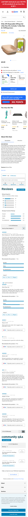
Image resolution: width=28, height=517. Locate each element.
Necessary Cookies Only (13, 510)
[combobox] (13, 17)
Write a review (21, 190)
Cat (2, 21)
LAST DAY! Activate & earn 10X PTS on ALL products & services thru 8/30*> (13, 4)
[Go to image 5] (15, 60)
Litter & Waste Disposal (10, 21)
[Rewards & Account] (7, 12)
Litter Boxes (19, 21)
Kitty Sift (3, 30)
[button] (23, 431)
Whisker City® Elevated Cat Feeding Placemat (17, 122)
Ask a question (6, 440)
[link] (5, 175)
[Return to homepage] (15, 12)
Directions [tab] (20, 140)
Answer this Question (8, 455)
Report (14, 277)
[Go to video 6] (16, 60)
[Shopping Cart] (24, 12)
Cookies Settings (13, 506)
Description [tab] (7, 140)
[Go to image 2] (11, 60)
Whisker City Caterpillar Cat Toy (5, 121)
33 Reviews (13, 175)
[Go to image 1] (10, 60)
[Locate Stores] (21, 12)
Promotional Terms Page (19, 478)
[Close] (25, 495)
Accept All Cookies (13, 514)
